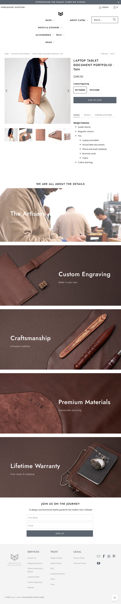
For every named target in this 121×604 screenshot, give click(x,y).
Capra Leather (15, 597)
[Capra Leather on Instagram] (109, 556)
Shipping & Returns (103, 115)
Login (105, 7)
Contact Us (31, 558)
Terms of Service (79, 563)
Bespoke (30, 587)
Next (113, 54)
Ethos (52, 579)
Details (87, 115)
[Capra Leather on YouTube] (99, 563)
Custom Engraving (34, 582)
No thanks (80, 90)
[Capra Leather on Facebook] (104, 556)
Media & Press (55, 563)
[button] (50, 20)
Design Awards (56, 558)
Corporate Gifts (33, 577)
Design (76, 115)
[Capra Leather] (60, 14)
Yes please (94, 90)
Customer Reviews (57, 573)
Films (52, 584)
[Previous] (6, 91)
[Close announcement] (118, 2)
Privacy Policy (78, 558)
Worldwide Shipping (13, 7)
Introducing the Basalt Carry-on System (60, 2)
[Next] (68, 91)
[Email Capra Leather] (99, 556)
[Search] (114, 20)
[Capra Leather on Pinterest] (114, 556)
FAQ (52, 568)
